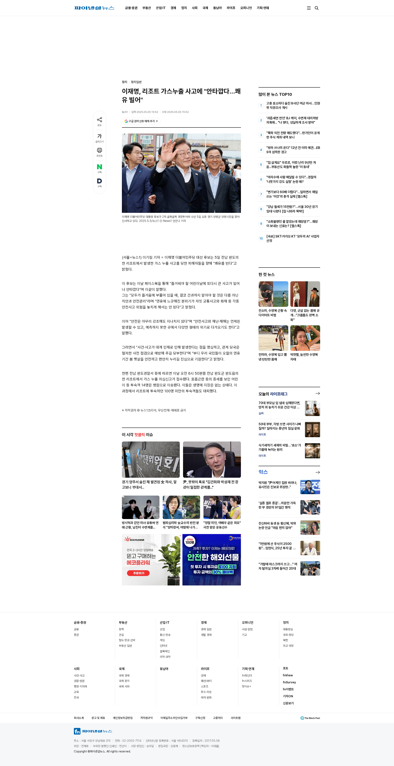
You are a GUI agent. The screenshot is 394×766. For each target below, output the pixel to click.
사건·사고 (79, 675)
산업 (162, 629)
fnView (288, 675)
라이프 (231, 8)
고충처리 (218, 718)
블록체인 (165, 651)
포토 (285, 668)
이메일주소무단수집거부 (174, 718)
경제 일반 (206, 629)
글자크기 (99, 141)
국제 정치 (124, 681)
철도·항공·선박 (127, 640)
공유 (99, 125)
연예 (203, 675)
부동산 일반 (125, 645)
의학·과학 (165, 656)
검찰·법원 (79, 681)
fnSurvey (289, 682)
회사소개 (79, 718)
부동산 (146, 8)
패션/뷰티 (206, 681)
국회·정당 (288, 634)
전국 (76, 697)
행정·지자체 (80, 686)
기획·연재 (263, 8)
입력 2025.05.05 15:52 (144, 112)
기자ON (288, 696)
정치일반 (136, 82)
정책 (121, 629)
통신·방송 (165, 634)
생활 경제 (206, 634)
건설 (121, 634)
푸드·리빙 (206, 692)
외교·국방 (288, 645)
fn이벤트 (288, 689)
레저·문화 (206, 697)
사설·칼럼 (247, 629)
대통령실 (288, 629)
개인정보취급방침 (123, 718)
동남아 (217, 8)
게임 (162, 640)
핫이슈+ (246, 686)
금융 (76, 629)
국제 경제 (124, 675)
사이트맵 (236, 718)
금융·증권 (131, 8)
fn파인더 (247, 675)
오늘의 (273, 394)
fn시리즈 (247, 681)
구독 (99, 172)
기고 (244, 634)
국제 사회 (124, 686)
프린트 (99, 155)
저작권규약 (146, 718)
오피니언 (246, 8)
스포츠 (204, 686)
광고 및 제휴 (98, 718)
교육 (76, 692)
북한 (285, 640)
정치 (184, 8)
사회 (195, 8)
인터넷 (163, 645)
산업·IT (161, 8)
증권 (76, 634)
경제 (173, 8)
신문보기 (288, 703)
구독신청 (200, 718)
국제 (205, 8)
